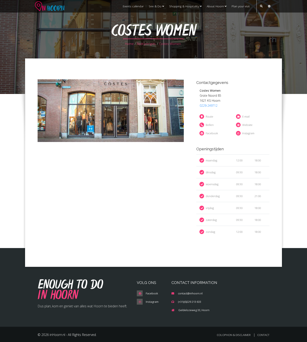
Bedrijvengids (146, 44)
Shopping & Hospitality (184, 6)
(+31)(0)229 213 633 (189, 302)
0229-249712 (208, 106)
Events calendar (133, 6)
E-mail (246, 116)
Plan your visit (241, 6)
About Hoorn (216, 6)
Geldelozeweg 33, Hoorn (193, 310)
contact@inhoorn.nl (190, 293)
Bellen (210, 125)
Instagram (248, 133)
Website (247, 125)
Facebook (212, 133)
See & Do (155, 6)
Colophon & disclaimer (234, 335)
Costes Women (170, 44)
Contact (263, 335)
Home (129, 44)
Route (209, 116)
